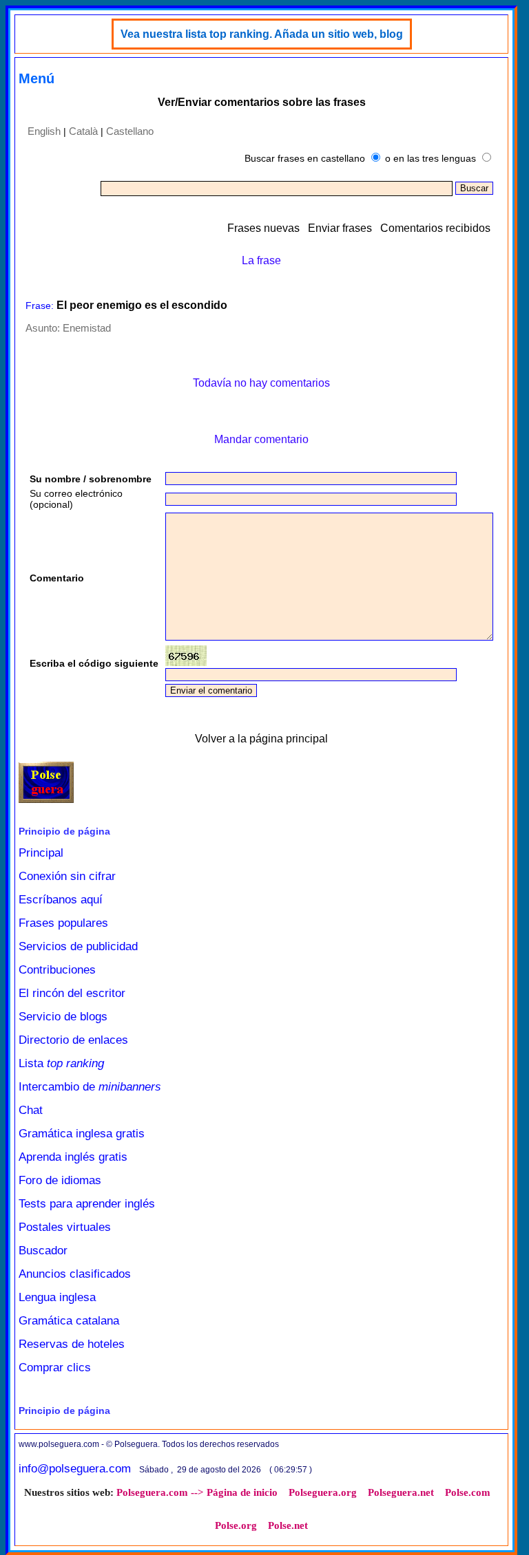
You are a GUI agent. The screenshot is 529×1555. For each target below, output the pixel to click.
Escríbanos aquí (61, 899)
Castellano (130, 131)
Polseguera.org (323, 1492)
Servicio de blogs (63, 1016)
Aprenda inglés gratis (73, 1156)
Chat (31, 1110)
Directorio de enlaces (73, 1040)
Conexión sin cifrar (67, 876)
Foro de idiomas (60, 1180)
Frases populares (63, 923)
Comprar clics (55, 1367)
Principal (41, 852)
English (44, 131)
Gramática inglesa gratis (82, 1133)
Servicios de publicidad (78, 946)
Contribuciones (57, 969)
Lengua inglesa (57, 1297)
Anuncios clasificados (75, 1273)
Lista (61, 1063)
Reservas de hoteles (72, 1344)
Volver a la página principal (261, 738)
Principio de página (64, 831)
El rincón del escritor (72, 993)
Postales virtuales (65, 1227)
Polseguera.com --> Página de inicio (197, 1492)
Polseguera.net (401, 1492)
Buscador (43, 1250)
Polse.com (467, 1492)
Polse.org (236, 1525)
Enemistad (87, 328)
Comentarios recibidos (435, 228)
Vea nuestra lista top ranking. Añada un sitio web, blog (262, 34)
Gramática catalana (69, 1320)
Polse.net (288, 1525)
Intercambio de (90, 1086)
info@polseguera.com (75, 1468)
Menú (36, 78)
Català (83, 131)
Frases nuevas (263, 228)
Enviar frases (340, 228)
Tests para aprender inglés (87, 1203)
